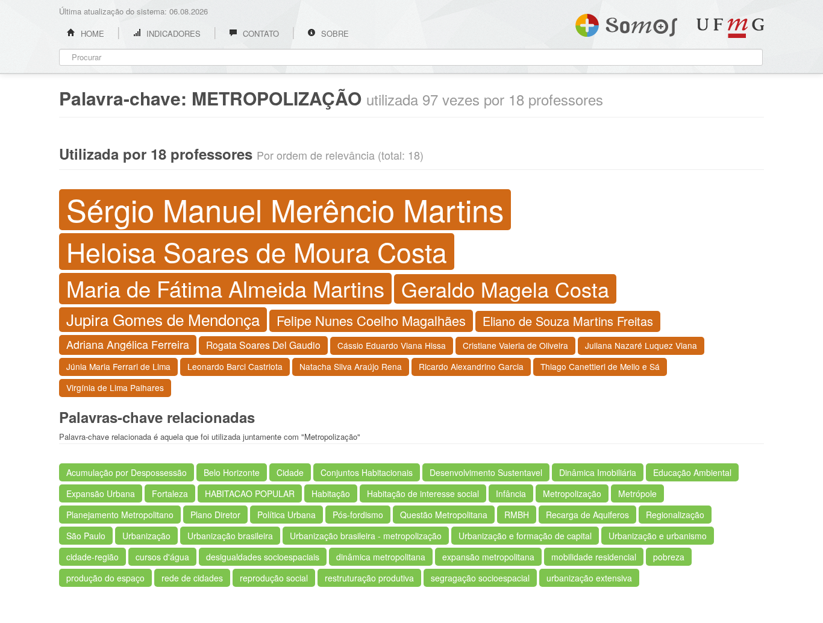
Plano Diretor (215, 515)
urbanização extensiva (589, 578)
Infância (511, 493)
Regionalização (675, 515)
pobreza (668, 557)
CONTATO (259, 33)
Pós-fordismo (358, 515)
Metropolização (572, 493)
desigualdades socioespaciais (262, 557)
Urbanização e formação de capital (525, 536)
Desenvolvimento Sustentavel (486, 472)
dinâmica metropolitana (380, 557)
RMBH (516, 515)
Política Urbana (286, 515)
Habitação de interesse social (423, 493)
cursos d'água (162, 557)
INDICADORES (172, 33)
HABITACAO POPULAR (250, 493)
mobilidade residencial (593, 557)
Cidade (290, 472)
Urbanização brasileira (230, 536)
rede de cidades (192, 578)
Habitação (330, 493)
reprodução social (274, 578)
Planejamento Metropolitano (120, 515)
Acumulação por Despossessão (126, 472)
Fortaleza (170, 493)
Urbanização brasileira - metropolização (366, 536)
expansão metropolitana (488, 557)
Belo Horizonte (232, 472)
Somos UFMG (626, 23)
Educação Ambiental (692, 472)
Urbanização (146, 536)
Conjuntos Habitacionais (367, 472)
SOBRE (334, 33)
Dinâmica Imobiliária (597, 472)
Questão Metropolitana (443, 515)
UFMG (730, 28)
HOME (91, 33)
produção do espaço (105, 578)
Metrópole (637, 493)
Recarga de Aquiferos (587, 515)
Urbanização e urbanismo (658, 536)
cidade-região (92, 557)
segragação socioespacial (480, 578)
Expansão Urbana (100, 493)
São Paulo (85, 536)
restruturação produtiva (369, 578)
